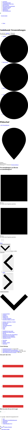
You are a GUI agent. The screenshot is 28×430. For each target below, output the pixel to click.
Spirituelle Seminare (7, 7)
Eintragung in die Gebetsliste (8, 335)
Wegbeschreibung (14, 164)
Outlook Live (5, 317)
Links (4, 328)
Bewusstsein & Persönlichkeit (9, 6)
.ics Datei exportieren (7, 318)
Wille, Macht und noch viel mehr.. (10, 352)
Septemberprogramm (7, 348)
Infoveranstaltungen (7, 10)
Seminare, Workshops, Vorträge (9, 321)
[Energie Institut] (3, 15)
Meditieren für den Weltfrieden (9, 336)
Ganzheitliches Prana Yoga (8, 3)
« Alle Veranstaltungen (4, 125)
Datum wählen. (14, 251)
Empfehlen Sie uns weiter (8, 331)
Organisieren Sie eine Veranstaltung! (10, 334)
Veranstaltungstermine (7, 325)
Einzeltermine (5, 323)
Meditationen (5, 9)
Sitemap (4, 341)
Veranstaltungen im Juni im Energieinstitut (11, 351)
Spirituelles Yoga (6, 8)
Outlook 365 (5, 316)
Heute (1, 243)
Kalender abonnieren (4, 291)
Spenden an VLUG (7, 338)
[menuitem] (15, 1)
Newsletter (5, 340)
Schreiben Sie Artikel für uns (8, 332)
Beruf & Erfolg (6, 5)
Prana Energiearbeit (7, 2)
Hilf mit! (4, 333)
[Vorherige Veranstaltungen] (3, 239)
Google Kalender (6, 313)
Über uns (4, 326)
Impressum (5, 343)
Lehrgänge (5, 1)
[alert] (14, 188)
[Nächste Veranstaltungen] (3, 240)
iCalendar (5, 315)
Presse (4, 327)
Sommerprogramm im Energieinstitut (10, 350)
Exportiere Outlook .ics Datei (9, 319)
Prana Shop (5, 324)
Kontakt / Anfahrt (6, 342)
